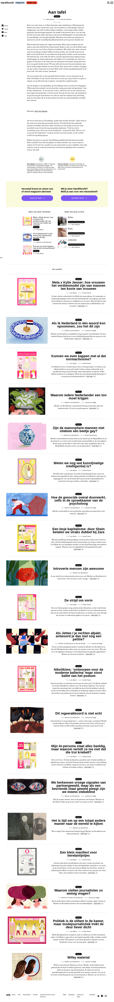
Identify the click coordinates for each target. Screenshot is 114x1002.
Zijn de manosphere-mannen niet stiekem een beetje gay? (78, 429)
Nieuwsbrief (27, 994)
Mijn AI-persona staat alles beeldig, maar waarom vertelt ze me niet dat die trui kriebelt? (78, 749)
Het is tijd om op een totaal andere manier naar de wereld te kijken (78, 822)
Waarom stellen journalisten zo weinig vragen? (78, 892)
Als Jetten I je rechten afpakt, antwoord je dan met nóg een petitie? (78, 636)
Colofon (35, 994)
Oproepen (71, 994)
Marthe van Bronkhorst (72, 330)
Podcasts (92, 994)
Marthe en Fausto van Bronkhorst (72, 897)
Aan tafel (57, 12)
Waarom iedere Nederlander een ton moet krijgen (78, 396)
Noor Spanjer (51, 19)
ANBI (64, 994)
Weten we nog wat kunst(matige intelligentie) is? (79, 464)
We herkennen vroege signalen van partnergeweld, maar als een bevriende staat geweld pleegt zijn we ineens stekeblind (78, 787)
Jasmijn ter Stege (90, 330)
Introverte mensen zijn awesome (78, 568)
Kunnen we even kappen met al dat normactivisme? (78, 357)
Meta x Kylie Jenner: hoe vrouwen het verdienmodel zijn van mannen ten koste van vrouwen (78, 285)
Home (13, 994)
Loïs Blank (73, 293)
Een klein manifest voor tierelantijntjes (78, 854)
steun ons (31, 3)
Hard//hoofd (7, 2)
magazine (20, 3)
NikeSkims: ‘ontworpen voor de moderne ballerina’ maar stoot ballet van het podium (78, 673)
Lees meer (81, 306)
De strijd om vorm (78, 600)
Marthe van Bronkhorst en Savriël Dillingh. (72, 643)
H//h (8, 995)
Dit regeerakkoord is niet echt (78, 713)
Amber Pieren (86, 293)
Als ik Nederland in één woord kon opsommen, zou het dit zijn (78, 324)
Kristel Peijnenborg (91, 435)
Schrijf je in (78, 198)
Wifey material (78, 957)
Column (57, 16)
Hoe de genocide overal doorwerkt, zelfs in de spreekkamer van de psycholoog (78, 500)
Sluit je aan (35, 198)
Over (19, 994)
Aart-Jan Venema (66, 19)
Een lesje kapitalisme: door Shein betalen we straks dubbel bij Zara (78, 530)
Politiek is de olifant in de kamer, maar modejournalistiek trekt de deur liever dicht (78, 924)
